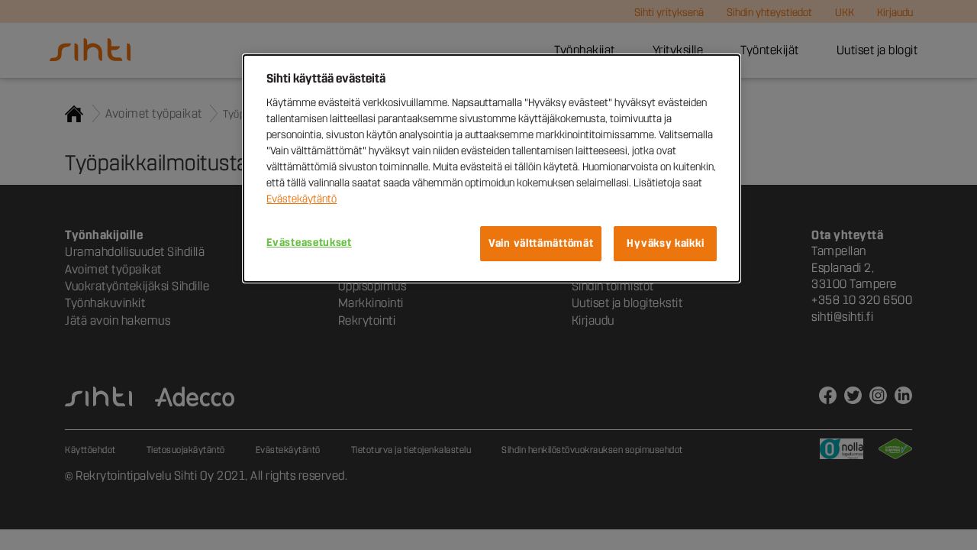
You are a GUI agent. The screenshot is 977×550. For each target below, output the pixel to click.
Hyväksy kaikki (665, 243)
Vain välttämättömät (540, 243)
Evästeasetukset (309, 242)
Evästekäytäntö (301, 198)
